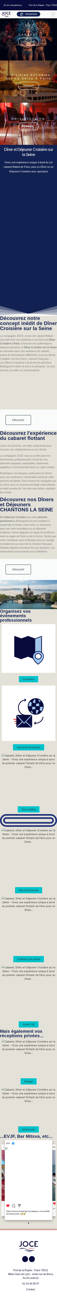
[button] (53, 14)
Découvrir (28, 41)
